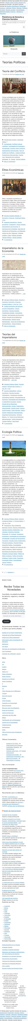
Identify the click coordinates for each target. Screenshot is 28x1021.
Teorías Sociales (17, 237)
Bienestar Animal (7, 527)
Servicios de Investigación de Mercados (13, 649)
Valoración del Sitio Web (9, 715)
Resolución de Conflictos (13, 157)
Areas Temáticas (7, 681)
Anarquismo (7, 525)
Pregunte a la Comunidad (9, 703)
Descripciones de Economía (10, 226)
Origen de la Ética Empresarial (10, 637)
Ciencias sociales (10, 10)
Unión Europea (6, 700)
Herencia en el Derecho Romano (11, 963)
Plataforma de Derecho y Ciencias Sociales (13, 18)
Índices (4, 669)
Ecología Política (12, 431)
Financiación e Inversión (13, 760)
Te (9, 159)
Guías (3, 729)
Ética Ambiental (16, 525)
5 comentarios (8, 423)
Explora (4, 667)
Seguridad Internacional (9, 415)
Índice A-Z (5, 671)
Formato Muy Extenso (10, 140)
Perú (5, 933)
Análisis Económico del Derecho (13, 306)
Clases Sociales (20, 224)
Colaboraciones (6, 725)
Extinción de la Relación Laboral (11, 654)
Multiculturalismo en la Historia (11, 945)
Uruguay (6, 935)
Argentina (7, 906)
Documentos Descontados (9, 958)
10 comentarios (8, 564)
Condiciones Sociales (8, 313)
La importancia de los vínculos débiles (13, 882)
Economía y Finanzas (8, 218)
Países (4, 698)
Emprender (22, 6)
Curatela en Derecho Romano (10, 949)
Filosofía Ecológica (7, 543)
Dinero (14, 8)
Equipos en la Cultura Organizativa (12, 632)
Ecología (2, 10)
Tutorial (4, 693)
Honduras (7, 924)
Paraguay (7, 931)
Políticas (24, 8)
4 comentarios (8, 240)
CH (3, 664)
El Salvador (7, 919)
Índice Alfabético (7, 674)
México (6, 926)
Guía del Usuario (7, 696)
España (6, 920)
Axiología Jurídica (7, 947)
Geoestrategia (6, 408)
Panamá (6, 929)
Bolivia (6, 908)
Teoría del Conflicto (13, 71)
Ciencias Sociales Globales (12, 216)
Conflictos (5, 146)
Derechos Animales (13, 532)
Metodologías (6, 321)
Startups (19, 8)
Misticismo (5, 644)
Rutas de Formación (8, 710)
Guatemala (7, 922)
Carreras (2, 8)
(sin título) (5, 646)
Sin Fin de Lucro (18, 770)
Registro (4, 686)
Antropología (7, 144)
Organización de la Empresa (14, 745)
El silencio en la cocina (8, 890)
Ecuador (6, 917)
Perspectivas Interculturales (10, 155)
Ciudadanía (12, 224)
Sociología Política (7, 560)
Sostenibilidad (17, 560)
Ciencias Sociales (14, 311)
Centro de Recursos (8, 713)
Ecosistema (5, 536)
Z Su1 (3, 220)
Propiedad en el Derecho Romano (12, 956)
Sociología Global (20, 218)
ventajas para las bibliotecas (16, 806)
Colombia (7, 913)
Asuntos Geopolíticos (8, 308)
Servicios (4, 734)
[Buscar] (24, 54)
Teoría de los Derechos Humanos (11, 961)
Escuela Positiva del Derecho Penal (12, 968)
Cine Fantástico (6, 651)
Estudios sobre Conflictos (17, 148)
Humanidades (20, 10)
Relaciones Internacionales (15, 412)
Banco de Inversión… (12, 758)
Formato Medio (18, 521)
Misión (4, 717)
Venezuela (7, 937)
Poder (9, 235)
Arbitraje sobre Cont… (12, 751)
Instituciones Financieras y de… (15, 756)
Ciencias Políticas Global (11, 300)
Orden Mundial (15, 410)
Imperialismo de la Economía (12, 250)
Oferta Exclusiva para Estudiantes (12, 732)
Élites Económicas (12, 169)
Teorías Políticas (20, 159)
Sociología (5, 159)
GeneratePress (22, 995)
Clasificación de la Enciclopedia (11, 720)
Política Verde (12, 558)
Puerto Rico (7, 939)
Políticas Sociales (17, 235)
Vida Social (15, 421)
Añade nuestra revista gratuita (14, 2)
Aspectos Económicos (10, 222)
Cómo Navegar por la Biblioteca (11, 691)
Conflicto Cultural (17, 144)
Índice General (6, 676)
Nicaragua (7, 928)
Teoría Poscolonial (17, 419)
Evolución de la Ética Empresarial (11, 635)
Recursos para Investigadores (10, 708)
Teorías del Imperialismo (9, 336)
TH (3, 688)
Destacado (5, 534)
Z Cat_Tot (15, 304)
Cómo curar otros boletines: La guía (12, 842)
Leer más (14, 380)
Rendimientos (10, 749)
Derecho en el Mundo (8, 679)
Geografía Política (7, 545)
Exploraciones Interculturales (10, 150)
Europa (14, 406)
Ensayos (12, 11)
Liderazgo (8, 8)
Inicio (3, 662)
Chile (5, 911)
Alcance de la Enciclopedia (10, 722)
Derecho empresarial (13, 6)
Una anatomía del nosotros (10, 898)
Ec (9, 534)
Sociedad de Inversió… (13, 754)
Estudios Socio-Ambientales (17, 540)
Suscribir (6, 621)
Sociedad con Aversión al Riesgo (11, 861)
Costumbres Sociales (8, 397)
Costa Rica (7, 915)
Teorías (13, 159)
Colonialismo (5, 395)
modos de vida (6, 233)
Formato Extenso (7, 304)
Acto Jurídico (6, 966)
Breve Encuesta (6, 705)
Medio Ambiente (17, 549)
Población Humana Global (9, 553)
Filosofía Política (18, 543)
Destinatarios (6, 727)
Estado (4, 317)
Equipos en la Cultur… (12, 743)
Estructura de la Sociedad (9, 229)
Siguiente (10, 572)
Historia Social (16, 319)
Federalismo (19, 406)
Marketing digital (5, 11)
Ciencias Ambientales (19, 527)
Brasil (5, 909)
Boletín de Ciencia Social (12, 811)
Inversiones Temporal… (13, 747)
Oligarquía (14, 233)
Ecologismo (20, 534)
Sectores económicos (20, 1018)
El (19, 226)
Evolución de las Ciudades (9, 815)
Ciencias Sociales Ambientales (11, 530)
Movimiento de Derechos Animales (12, 551)
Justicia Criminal (20, 153)
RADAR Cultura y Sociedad (10, 836)
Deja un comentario (9, 161)
